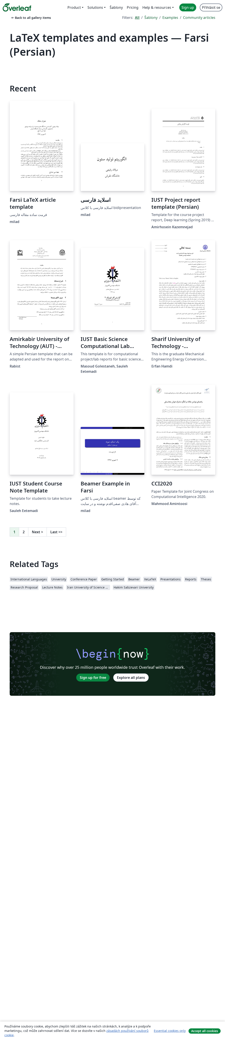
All (137, 17)
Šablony (151, 17)
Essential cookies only (170, 1031)
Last (56, 532)
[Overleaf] (17, 7)
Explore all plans (131, 677)
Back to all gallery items (31, 18)
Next (37, 532)
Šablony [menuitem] (116, 7)
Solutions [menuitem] (95, 7)
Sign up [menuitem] (187, 7)
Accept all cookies (204, 1031)
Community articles (199, 17)
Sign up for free (93, 677)
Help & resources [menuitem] (156, 7)
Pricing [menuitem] (132, 7)
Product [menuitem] (74, 7)
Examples (170, 17)
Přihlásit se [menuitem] (211, 7)
